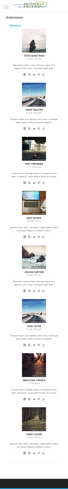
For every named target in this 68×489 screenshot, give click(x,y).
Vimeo (38, 74)
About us (15, 25)
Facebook (24, 74)
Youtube (43, 74)
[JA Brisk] (31, 5)
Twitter (34, 74)
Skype (29, 74)
